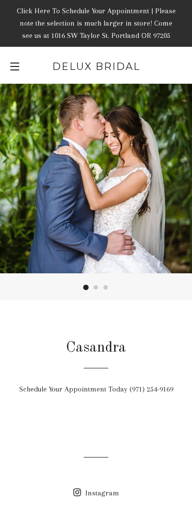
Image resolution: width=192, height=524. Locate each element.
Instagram (101, 493)
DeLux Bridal (96, 66)
